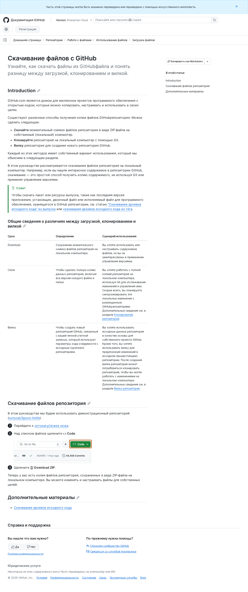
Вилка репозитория (127, 388)
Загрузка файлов (143, 40)
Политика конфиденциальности (25, 553)
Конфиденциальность (64, 577)
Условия (41, 577)
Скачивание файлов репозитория (47, 403)
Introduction (22, 90)
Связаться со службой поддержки (113, 551)
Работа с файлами (79, 40)
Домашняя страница (27, 40)
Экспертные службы (123, 577)
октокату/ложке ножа (51, 426)
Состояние (89, 577)
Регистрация (27, 29)
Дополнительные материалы (41, 497)
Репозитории (54, 40)
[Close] (237, 6)
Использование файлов (111, 40)
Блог (143, 577)
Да (17, 546)
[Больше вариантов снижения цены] (207, 61)
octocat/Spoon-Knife (24, 418)
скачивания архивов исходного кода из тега (97, 209)
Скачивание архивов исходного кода (43, 508)
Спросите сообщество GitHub (109, 545)
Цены (103, 577)
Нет (33, 546)
